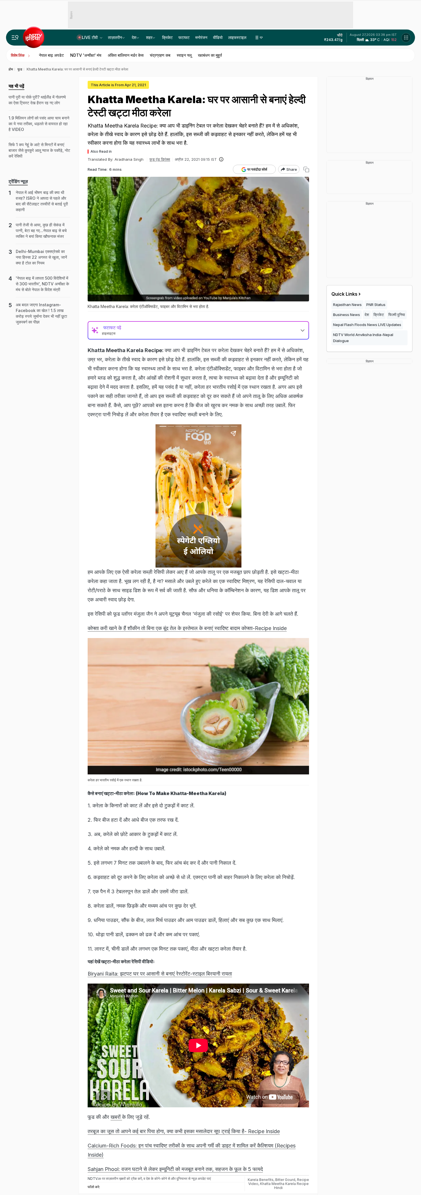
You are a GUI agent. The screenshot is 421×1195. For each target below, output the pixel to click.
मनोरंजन (201, 37)
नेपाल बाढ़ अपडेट (51, 55)
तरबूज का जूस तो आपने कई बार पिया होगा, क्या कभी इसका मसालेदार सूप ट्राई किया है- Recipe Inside (184, 1131)
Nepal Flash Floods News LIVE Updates (367, 324)
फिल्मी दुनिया (396, 314)
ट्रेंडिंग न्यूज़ (18, 181)
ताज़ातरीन (115, 37)
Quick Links (344, 294)
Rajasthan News (347, 304)
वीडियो (218, 37)
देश (134, 37)
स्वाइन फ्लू (184, 55)
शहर (149, 37)
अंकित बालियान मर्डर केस (125, 55)
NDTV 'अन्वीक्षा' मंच (85, 55)
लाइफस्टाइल (237, 37)
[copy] (306, 169)
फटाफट (184, 37)
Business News (346, 314)
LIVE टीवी (90, 37)
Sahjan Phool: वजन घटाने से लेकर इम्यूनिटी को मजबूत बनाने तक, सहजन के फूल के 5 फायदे (175, 1169)
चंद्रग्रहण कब (160, 55)
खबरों (116, 1117)
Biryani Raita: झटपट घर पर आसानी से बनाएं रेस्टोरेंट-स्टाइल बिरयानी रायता (160, 974)
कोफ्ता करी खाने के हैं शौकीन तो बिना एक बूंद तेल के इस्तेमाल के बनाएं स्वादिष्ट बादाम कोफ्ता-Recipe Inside (187, 628)
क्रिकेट (167, 37)
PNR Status (375, 304)
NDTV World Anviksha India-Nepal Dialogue (363, 337)
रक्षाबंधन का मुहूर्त (210, 55)
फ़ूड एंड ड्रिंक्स (159, 159)
